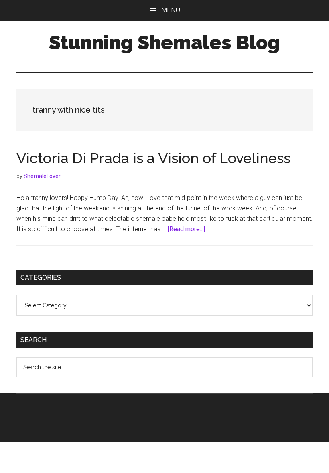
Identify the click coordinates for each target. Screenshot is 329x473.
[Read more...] (186, 229)
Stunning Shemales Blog (164, 42)
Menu (170, 10)
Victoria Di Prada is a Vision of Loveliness (153, 158)
